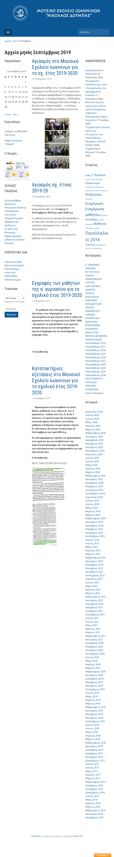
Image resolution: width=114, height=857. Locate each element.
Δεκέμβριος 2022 (94, 564)
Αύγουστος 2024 (94, 497)
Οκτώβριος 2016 (94, 789)
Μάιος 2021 (91, 625)
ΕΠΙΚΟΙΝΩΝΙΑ (92, 325)
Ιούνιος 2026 (92, 418)
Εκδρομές (88, 199)
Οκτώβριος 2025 (94, 447)
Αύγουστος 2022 (94, 578)
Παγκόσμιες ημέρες (92, 228)
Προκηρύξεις (97, 248)
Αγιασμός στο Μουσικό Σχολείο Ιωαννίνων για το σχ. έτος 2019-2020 (55, 67)
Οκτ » (15, 114)
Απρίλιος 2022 (93, 589)
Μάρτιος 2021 (92, 632)
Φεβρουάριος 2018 (95, 742)
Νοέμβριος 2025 (94, 443)
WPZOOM (78, 836)
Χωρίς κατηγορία (94, 393)
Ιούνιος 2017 (92, 767)
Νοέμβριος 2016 (94, 785)
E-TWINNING (92, 264)
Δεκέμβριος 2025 (94, 440)
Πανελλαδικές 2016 (95, 343)
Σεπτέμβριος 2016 (95, 792)
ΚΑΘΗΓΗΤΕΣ (92, 332)
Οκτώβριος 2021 (94, 611)
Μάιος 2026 (91, 422)
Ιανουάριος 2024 (94, 522)
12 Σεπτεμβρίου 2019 (41, 78)
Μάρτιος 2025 (92, 472)
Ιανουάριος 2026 (94, 436)
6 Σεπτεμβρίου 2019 (41, 196)
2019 (15, 41)
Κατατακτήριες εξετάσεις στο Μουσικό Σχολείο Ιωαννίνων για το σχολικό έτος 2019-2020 (56, 381)
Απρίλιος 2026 (93, 425)
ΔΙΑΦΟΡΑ (90, 289)
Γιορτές (88, 179)
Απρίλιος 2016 (93, 803)
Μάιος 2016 (91, 799)
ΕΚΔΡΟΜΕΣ (91, 300)
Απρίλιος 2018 (93, 735)
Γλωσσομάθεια (96, 179)
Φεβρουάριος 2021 (95, 635)
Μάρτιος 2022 (92, 593)
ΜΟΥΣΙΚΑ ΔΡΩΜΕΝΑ (96, 336)
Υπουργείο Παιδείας (15, 207)
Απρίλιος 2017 (93, 774)
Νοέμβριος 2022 (94, 568)
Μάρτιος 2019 (92, 703)
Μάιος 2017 (91, 771)
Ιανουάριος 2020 (94, 675)
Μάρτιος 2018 (92, 739)
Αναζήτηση (106, 32)
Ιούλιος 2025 (92, 457)
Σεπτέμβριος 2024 (95, 493)
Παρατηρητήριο (13, 236)
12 (16, 91)
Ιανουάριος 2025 (94, 479)
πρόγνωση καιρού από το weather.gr (18, 179)
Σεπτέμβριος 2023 (95, 536)
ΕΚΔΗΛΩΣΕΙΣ (92, 296)
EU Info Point (92, 271)
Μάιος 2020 (91, 660)
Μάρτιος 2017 (92, 778)
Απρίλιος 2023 (93, 550)
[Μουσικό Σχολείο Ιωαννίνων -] (57, 12)
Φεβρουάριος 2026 (95, 432)
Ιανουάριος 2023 (94, 561)
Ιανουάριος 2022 (94, 600)
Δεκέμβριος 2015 (94, 817)
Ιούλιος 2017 (92, 764)
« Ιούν (8, 114)
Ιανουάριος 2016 (94, 814)
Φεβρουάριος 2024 (95, 518)
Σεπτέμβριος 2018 (95, 721)
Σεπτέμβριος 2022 (95, 575)
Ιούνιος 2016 (92, 796)
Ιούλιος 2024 (92, 500)
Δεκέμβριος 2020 (94, 643)
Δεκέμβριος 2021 (94, 603)
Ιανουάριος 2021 (94, 639)
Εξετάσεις (104, 215)
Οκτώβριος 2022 (94, 571)
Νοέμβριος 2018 (94, 714)
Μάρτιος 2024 (92, 514)
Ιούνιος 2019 (92, 692)
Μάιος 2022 (91, 586)
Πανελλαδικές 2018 (95, 350)
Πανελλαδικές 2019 (95, 353)
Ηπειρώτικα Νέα (13, 261)
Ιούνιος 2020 (92, 657)
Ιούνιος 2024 (92, 504)
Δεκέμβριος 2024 (94, 482)
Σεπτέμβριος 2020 (95, 653)
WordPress (36, 836)
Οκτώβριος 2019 (94, 685)
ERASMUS (90, 268)
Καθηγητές (89, 224)
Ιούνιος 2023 (92, 543)
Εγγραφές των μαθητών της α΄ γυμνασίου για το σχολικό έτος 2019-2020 (57, 289)
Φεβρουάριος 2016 (95, 810)
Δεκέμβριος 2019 (94, 678)
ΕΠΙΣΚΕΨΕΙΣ (91, 328)
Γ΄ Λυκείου (99, 175)
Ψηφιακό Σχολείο (14, 218)
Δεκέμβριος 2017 (94, 749)
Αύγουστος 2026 (94, 411)
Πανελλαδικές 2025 (95, 371)
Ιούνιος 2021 (92, 621)
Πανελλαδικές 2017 (95, 346)
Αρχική (8, 41)
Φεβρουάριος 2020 (95, 671)
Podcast (89, 275)
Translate (21, 302)
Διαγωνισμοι (92, 183)
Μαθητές (100, 224)
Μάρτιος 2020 (92, 667)
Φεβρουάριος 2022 (95, 596)
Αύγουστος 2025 (94, 454)
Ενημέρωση (94, 203)
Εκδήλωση (103, 191)
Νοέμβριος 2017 (94, 753)
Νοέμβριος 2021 (94, 607)
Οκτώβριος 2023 (94, 532)
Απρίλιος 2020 (93, 664)
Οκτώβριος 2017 (94, 757)
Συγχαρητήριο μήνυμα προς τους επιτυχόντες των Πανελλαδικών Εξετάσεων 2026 (97, 134)
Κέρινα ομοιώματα (14, 265)
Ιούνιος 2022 (92, 582)
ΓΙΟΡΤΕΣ (90, 282)
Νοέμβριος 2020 (94, 646)
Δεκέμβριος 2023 (94, 525)
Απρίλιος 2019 (93, 700)
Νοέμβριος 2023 (94, 529)
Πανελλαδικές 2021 (95, 360)
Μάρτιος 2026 (92, 429)
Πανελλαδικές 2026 (95, 375)
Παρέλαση (90, 244)
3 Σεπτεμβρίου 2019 (41, 301)
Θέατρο (101, 220)
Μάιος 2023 (91, 546)
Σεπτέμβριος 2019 (95, 689)
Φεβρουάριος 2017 (95, 781)
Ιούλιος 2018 (92, 725)
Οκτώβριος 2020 (94, 650)
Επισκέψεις (91, 219)
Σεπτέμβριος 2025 (95, 450)
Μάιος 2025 (91, 464)
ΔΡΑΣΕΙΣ (89, 293)
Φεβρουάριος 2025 (95, 475)
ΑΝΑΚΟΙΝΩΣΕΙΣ (93, 279)
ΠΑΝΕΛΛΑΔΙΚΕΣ (93, 339)
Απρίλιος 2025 (93, 468)
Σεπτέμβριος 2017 (95, 760)
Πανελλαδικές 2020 (95, 357)
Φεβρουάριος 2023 (95, 557)
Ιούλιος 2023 (92, 539)
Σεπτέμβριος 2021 (95, 614)
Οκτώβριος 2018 (94, 717)
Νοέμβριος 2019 (94, 682)
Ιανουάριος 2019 (94, 710)
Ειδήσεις (96, 191)
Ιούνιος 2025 (92, 461)
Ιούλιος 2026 (92, 415)
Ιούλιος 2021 (92, 618)
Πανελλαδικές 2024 (95, 368)
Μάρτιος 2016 (92, 806)
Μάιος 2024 (91, 507)
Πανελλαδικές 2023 (95, 364)
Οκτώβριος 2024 (94, 490)
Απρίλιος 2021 (93, 628)
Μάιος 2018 (91, 732)
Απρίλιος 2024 (93, 511)
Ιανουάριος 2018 (94, 746)
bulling (88, 175)
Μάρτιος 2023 (92, 554)
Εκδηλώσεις (93, 194)
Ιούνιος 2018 (92, 728)
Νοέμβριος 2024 (94, 486)
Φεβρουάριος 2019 (95, 707)
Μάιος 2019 (91, 696)
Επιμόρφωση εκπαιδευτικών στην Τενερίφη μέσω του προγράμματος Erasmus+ (96, 88)
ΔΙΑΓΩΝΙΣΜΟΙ (92, 286)
